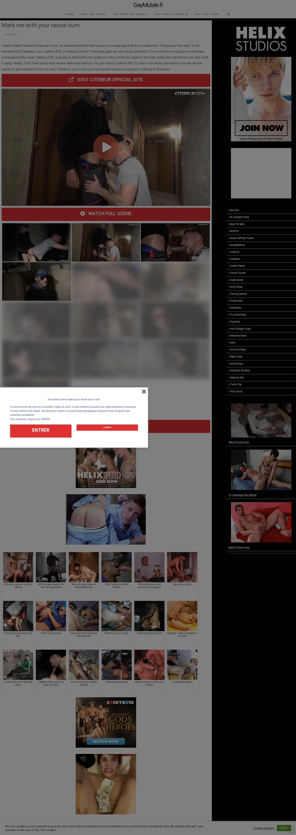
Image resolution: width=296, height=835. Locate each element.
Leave (107, 427)
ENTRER (40, 430)
